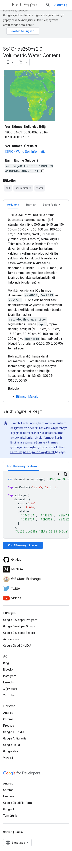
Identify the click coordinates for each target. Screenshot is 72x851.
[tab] (13, 204)
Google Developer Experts (19, 632)
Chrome (8, 719)
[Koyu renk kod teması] (59, 474)
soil (8, 187)
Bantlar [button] (31, 204)
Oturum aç (60, 4)
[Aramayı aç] (48, 4)
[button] (23, 466)
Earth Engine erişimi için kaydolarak (32, 452)
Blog (6, 663)
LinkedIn (8, 682)
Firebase (8, 725)
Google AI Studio (13, 732)
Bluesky (8, 669)
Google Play (10, 751)
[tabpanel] (36, 306)
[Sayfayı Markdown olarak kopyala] (20, 62)
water (39, 187)
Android (8, 712)
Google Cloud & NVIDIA (17, 645)
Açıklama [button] (13, 204)
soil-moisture (23, 187)
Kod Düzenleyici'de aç (23, 545)
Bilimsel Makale (27, 396)
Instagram (9, 676)
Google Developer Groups (19, 626)
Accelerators (11, 639)
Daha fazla (50, 204)
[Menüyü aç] (6, 5)
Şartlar (7, 832)
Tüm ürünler (11, 815)
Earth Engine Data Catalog (27, 4)
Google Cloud (11, 745)
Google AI (9, 809)
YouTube (9, 695)
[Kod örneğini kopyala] (65, 474)
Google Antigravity (14, 738)
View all (8, 757)
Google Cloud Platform (17, 802)
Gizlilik (19, 832)
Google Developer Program (20, 620)
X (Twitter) (10, 688)
